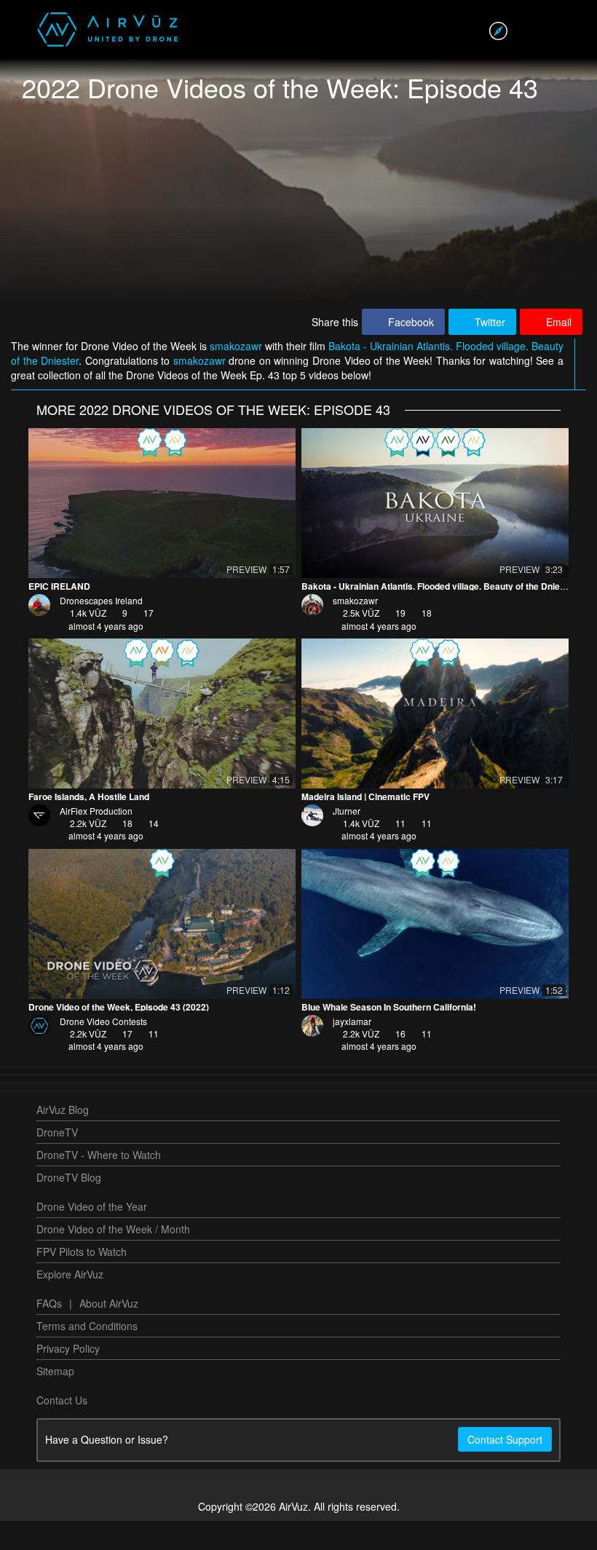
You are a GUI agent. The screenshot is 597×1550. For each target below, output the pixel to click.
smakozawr (237, 375)
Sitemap (55, 1400)
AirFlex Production (96, 840)
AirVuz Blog (62, 1138)
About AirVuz (108, 1332)
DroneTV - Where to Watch (98, 1184)
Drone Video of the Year (91, 1235)
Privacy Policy (68, 1377)
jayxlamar (352, 1050)
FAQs (49, 1332)
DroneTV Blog (68, 1206)
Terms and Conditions (87, 1355)
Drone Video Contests (103, 1050)
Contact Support (504, 1468)
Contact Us (61, 1429)
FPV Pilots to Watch (81, 1280)
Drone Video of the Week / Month (113, 1258)
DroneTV (57, 1161)
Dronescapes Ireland (101, 629)
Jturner (346, 840)
